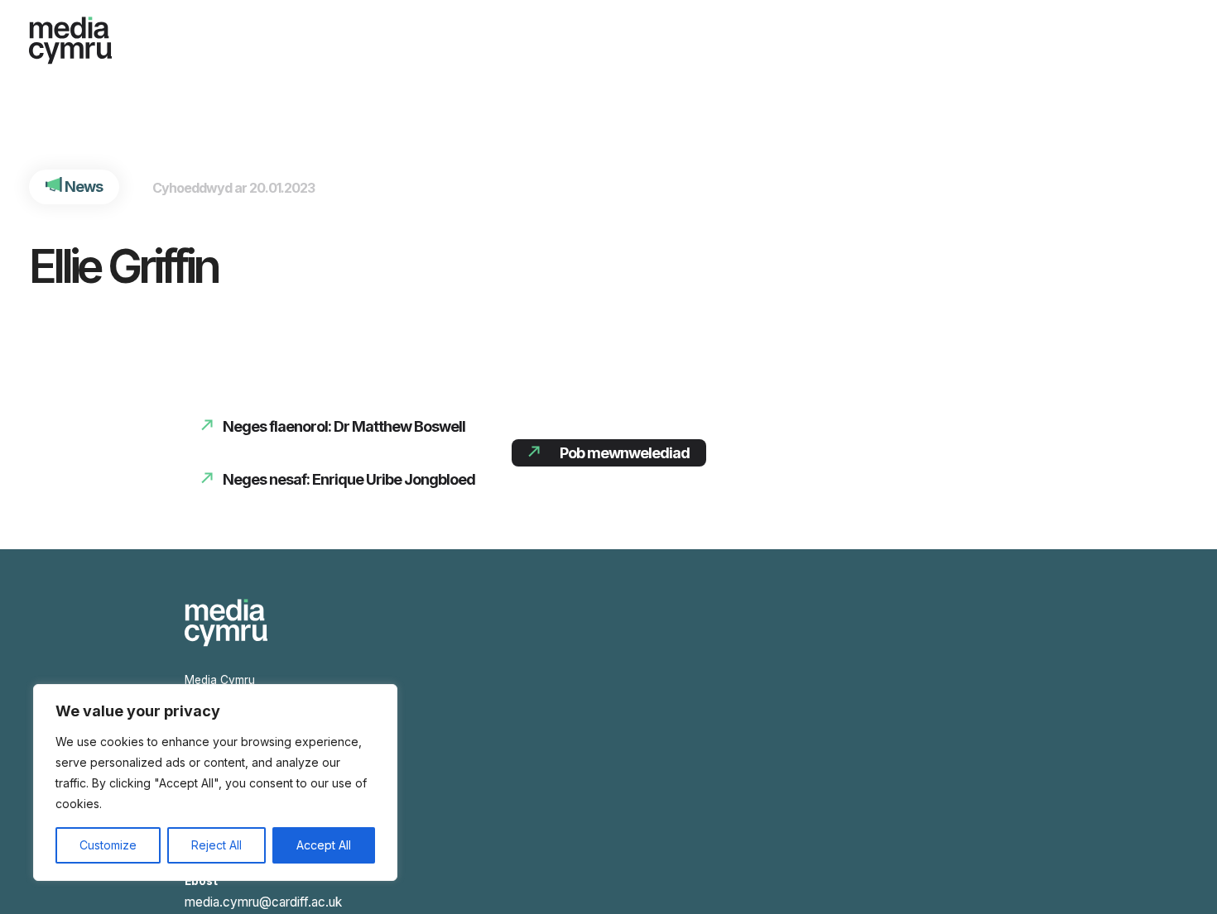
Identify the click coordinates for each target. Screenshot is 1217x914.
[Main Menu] (1163, 33)
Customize (108, 845)
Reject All (216, 845)
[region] (215, 782)
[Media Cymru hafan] (70, 35)
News (80, 186)
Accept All (323, 845)
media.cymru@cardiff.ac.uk (255, 895)
